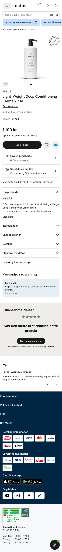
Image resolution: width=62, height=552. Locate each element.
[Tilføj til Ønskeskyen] (55, 145)
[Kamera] (51, 14)
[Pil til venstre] (47, 383)
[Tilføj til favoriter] (47, 145)
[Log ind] (38, 5)
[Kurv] (56, 5)
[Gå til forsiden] (19, 6)
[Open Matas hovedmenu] (7, 6)
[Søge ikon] (56, 14)
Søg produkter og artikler (18, 14)
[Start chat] (55, 545)
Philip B (7, 91)
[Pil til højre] (56, 383)
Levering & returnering (16, 262)
